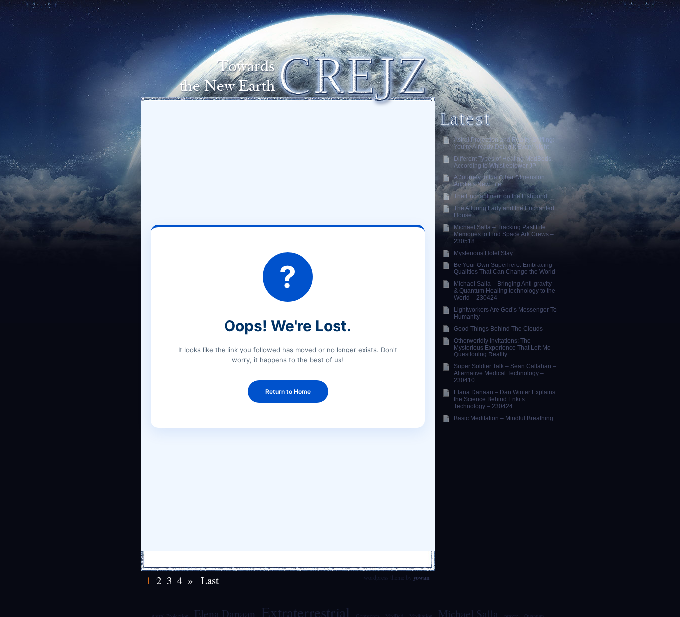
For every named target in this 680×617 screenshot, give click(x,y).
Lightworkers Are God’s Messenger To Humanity (505, 313)
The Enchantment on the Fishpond (500, 196)
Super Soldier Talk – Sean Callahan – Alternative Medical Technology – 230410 (505, 373)
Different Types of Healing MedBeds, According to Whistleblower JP (503, 162)
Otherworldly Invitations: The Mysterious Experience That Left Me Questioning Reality (502, 347)
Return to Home (288, 391)
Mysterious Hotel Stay (483, 253)
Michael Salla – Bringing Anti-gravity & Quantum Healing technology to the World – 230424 (504, 290)
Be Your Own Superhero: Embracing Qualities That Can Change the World (504, 268)
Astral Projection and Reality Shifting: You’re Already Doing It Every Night (504, 143)
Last (208, 580)
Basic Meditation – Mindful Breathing (503, 418)
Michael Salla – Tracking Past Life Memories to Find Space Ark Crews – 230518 (504, 234)
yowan (421, 577)
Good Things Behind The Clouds (498, 328)
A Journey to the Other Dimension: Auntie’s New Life (500, 181)
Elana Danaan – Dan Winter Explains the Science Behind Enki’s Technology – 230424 (504, 399)
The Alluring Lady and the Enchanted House (504, 212)
